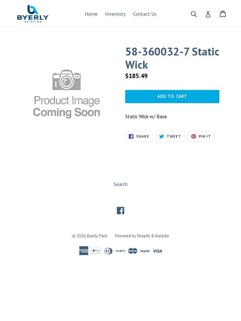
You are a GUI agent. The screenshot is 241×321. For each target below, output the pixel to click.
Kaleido (162, 236)
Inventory (115, 14)
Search (120, 184)
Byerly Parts (97, 236)
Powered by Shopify (132, 236)
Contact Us (145, 14)
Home (91, 14)
